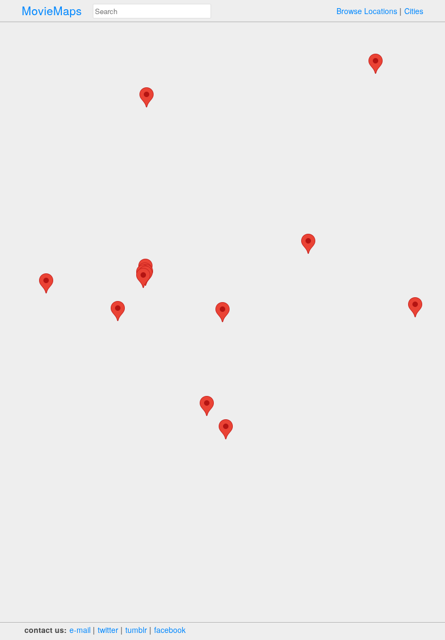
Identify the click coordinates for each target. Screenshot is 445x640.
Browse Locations (366, 10)
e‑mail (80, 629)
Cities (413, 10)
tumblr (136, 629)
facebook (170, 629)
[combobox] (152, 11)
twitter (108, 629)
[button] (146, 97)
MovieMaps (52, 10)
